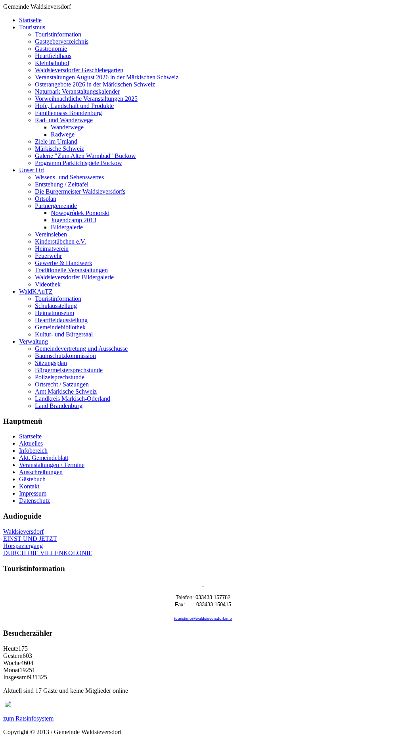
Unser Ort (31, 170)
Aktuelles (31, 443)
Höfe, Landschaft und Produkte (74, 105)
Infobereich (33, 450)
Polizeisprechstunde (59, 377)
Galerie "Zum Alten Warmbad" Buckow (85, 155)
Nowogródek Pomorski (80, 213)
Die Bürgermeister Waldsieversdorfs (80, 191)
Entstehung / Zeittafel (61, 184)
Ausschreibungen (41, 472)
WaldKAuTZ (36, 291)
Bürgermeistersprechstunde (69, 370)
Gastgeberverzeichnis (61, 41)
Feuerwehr (48, 255)
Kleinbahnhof (52, 63)
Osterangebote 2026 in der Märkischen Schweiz (95, 84)
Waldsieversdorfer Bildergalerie (74, 277)
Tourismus (32, 27)
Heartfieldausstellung (61, 320)
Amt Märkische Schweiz (66, 391)
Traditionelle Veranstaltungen (71, 270)
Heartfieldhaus (53, 55)
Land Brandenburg (58, 405)
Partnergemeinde (56, 205)
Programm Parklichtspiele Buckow (78, 163)
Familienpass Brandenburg (68, 113)
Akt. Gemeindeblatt (43, 457)
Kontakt (29, 486)
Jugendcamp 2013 (73, 220)
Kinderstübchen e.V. (60, 241)
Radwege (63, 134)
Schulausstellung (56, 305)
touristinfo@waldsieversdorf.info (203, 618)
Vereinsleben (51, 234)
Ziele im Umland (56, 141)
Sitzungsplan (51, 362)
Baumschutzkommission (65, 355)
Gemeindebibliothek (60, 327)
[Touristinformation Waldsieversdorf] (203, 584)
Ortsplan (45, 198)
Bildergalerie (67, 227)
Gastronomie (51, 48)
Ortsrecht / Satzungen (62, 384)
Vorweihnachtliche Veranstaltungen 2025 (86, 98)
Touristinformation (58, 34)
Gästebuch (32, 479)
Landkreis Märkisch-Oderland (72, 398)
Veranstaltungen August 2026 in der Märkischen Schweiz (106, 77)
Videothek (48, 284)
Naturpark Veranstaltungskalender (77, 91)
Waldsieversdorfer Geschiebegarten (79, 70)
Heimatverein (52, 248)
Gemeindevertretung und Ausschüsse (81, 348)
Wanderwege (67, 127)
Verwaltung (33, 341)
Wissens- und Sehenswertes (69, 177)
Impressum (32, 493)
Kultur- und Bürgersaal (64, 334)
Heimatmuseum (54, 312)
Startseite (30, 20)
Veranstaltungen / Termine (51, 464)
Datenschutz (34, 500)
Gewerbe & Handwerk (63, 263)
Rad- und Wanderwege (64, 120)
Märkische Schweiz (59, 148)
